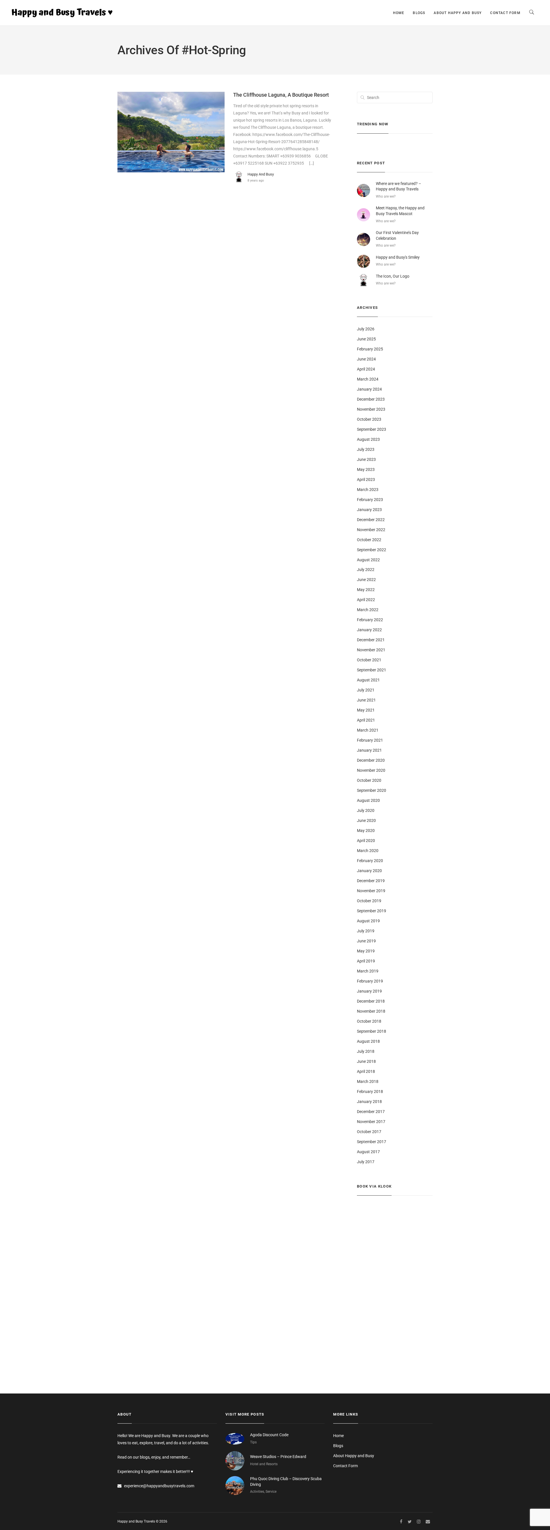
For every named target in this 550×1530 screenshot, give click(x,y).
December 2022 (371, 519)
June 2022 (366, 579)
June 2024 (366, 359)
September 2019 (371, 911)
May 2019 (366, 951)
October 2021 (369, 660)
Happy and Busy (260, 174)
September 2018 (371, 1031)
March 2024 (367, 379)
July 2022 (365, 569)
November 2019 (371, 890)
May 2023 (366, 469)
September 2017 (371, 1141)
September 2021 (371, 670)
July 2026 (365, 329)
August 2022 (368, 560)
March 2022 (367, 609)
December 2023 (371, 399)
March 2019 (367, 971)
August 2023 (368, 439)
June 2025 (366, 339)
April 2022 (366, 599)
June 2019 (366, 941)
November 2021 (371, 650)
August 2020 (368, 800)
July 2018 (365, 1051)
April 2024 (366, 369)
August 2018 (368, 1041)
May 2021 (366, 710)
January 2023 (369, 509)
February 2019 (370, 981)
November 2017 (371, 1121)
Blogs (419, 13)
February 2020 (370, 860)
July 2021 (365, 690)
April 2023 (366, 479)
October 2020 (369, 780)
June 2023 (366, 459)
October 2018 (369, 1021)
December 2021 (371, 640)
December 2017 (371, 1111)
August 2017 (368, 1151)
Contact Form (505, 13)
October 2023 (369, 419)
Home (398, 13)
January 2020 (369, 870)
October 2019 (369, 900)
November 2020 (371, 770)
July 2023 (365, 449)
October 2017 (369, 1131)
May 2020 (366, 830)
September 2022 (371, 549)
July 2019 (365, 931)
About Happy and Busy (458, 13)
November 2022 (371, 529)
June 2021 (366, 700)
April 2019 (366, 961)
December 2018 (371, 1001)
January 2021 (369, 750)
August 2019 (368, 921)
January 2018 (369, 1101)
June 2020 (366, 820)
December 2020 (371, 760)
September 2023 (371, 429)
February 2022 (370, 619)
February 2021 (370, 740)
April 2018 (366, 1071)
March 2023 (367, 489)
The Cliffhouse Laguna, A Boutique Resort (281, 95)
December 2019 (371, 880)
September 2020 (371, 790)
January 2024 (369, 389)
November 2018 (371, 1011)
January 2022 (369, 629)
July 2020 (365, 810)
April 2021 (366, 720)
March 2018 (367, 1081)
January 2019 (369, 991)
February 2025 (370, 349)
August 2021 (368, 680)
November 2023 (371, 409)
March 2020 (367, 850)
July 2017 (365, 1161)
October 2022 (369, 539)
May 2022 (366, 589)
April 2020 (366, 840)
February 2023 (370, 499)
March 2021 (367, 730)
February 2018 (370, 1091)
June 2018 (366, 1061)
